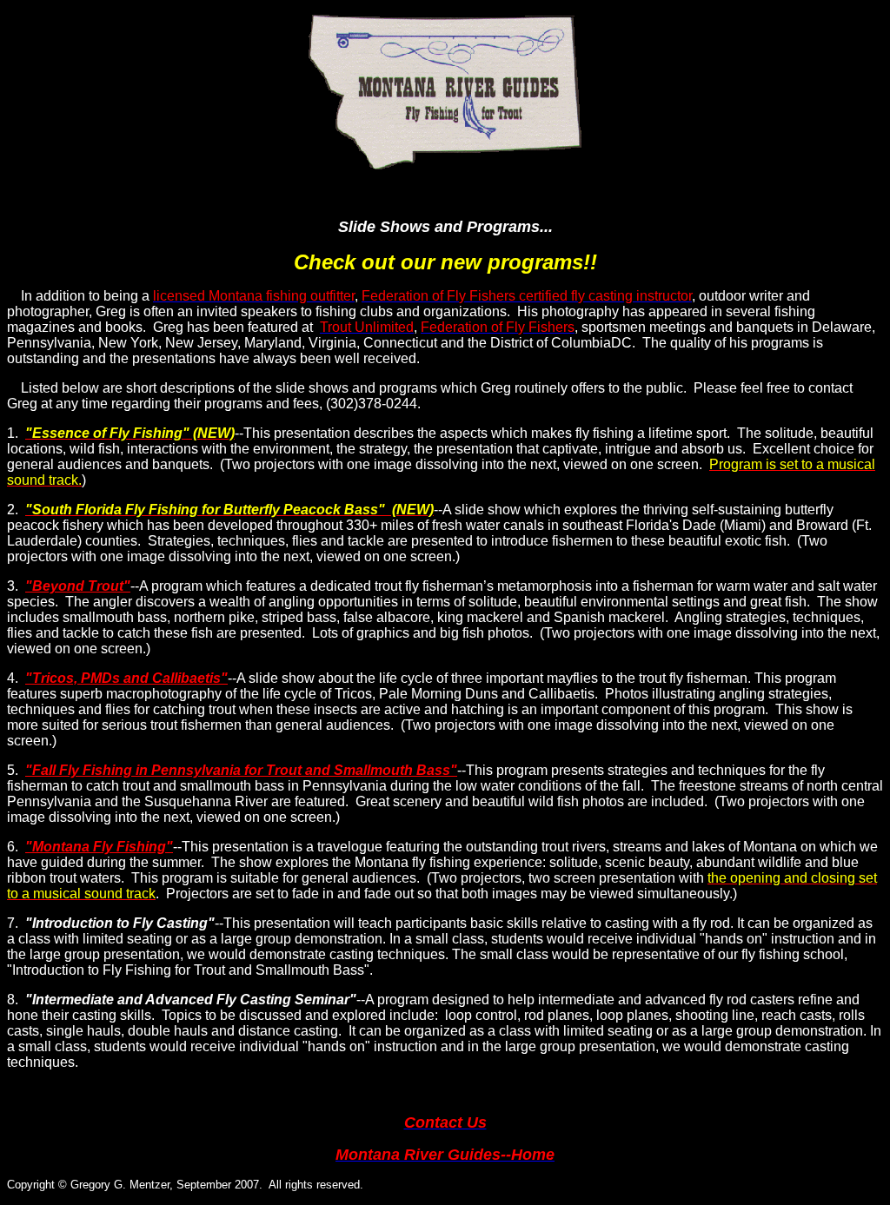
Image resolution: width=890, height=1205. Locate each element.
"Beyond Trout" (77, 586)
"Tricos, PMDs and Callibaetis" (126, 678)
